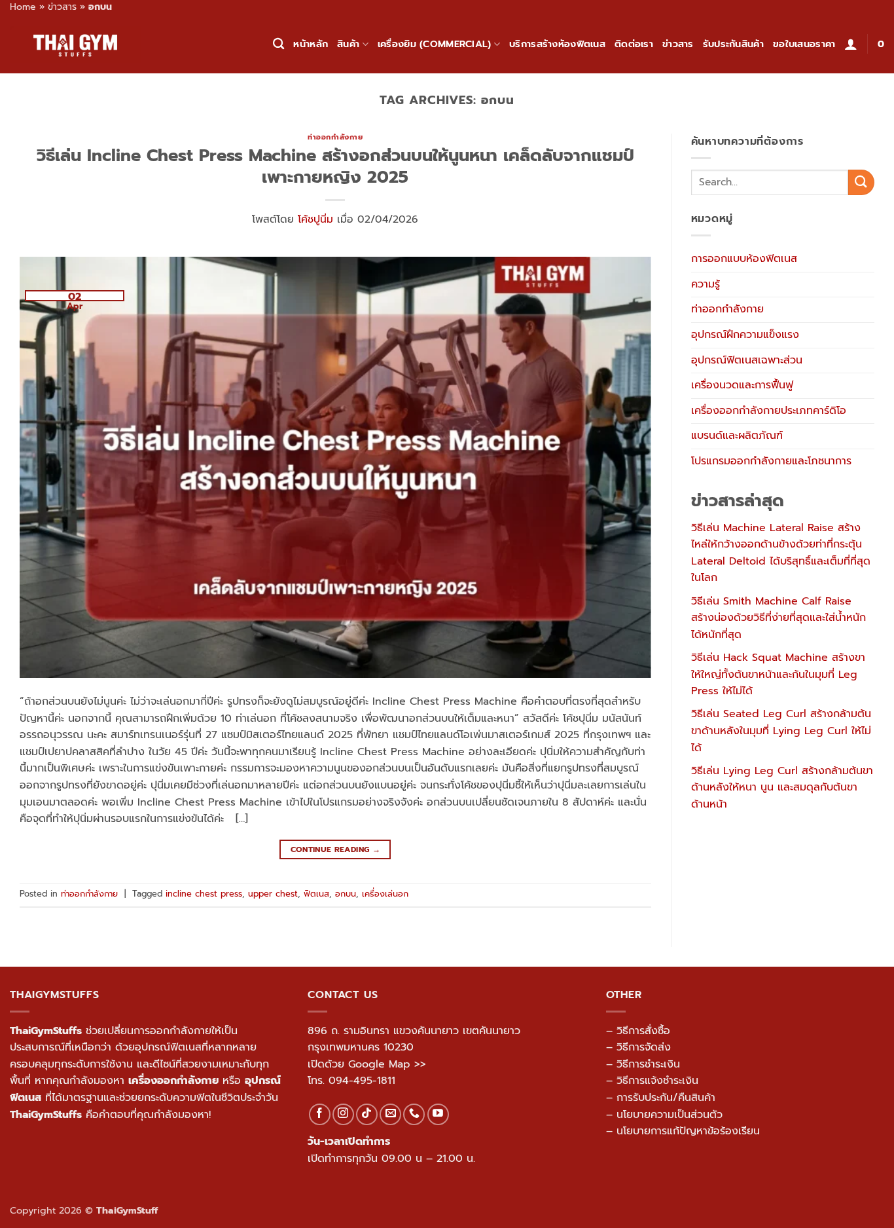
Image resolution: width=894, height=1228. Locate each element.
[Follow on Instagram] (343, 1114)
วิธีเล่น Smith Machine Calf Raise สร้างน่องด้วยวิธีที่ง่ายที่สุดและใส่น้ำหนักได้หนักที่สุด (778, 617)
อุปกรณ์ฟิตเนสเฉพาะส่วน (746, 360)
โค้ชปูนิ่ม (315, 219)
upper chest (273, 893)
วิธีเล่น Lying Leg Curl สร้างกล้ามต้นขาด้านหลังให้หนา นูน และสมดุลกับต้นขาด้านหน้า (782, 787)
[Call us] (414, 1114)
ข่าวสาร (62, 7)
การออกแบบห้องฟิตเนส (744, 259)
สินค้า (348, 44)
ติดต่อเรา (634, 44)
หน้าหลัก (310, 44)
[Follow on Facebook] (320, 1114)
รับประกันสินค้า (733, 44)
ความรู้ (705, 284)
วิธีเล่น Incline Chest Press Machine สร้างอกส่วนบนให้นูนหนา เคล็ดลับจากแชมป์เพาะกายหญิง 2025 (335, 166)
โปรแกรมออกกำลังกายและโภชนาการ (771, 461)
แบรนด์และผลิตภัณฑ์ (737, 435)
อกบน (345, 893)
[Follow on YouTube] (438, 1114)
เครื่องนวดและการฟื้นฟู (742, 385)
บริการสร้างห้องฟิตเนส (557, 44)
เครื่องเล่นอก (385, 893)
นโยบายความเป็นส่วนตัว (670, 1115)
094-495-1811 (362, 1080)
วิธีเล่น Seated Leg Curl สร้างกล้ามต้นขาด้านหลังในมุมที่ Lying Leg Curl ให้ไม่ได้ (781, 730)
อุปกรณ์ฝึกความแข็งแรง (745, 335)
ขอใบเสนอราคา (804, 44)
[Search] (278, 44)
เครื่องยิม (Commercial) (435, 44)
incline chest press (204, 893)
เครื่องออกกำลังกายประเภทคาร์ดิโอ (768, 411)
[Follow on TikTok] (367, 1114)
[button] (850, 43)
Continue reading (336, 849)
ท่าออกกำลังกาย (335, 137)
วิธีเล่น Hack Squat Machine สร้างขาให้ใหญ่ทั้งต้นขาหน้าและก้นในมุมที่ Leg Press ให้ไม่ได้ (778, 674)
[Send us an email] (390, 1114)
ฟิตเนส (316, 893)
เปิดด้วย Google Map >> (367, 1064)
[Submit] (861, 182)
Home (23, 7)
